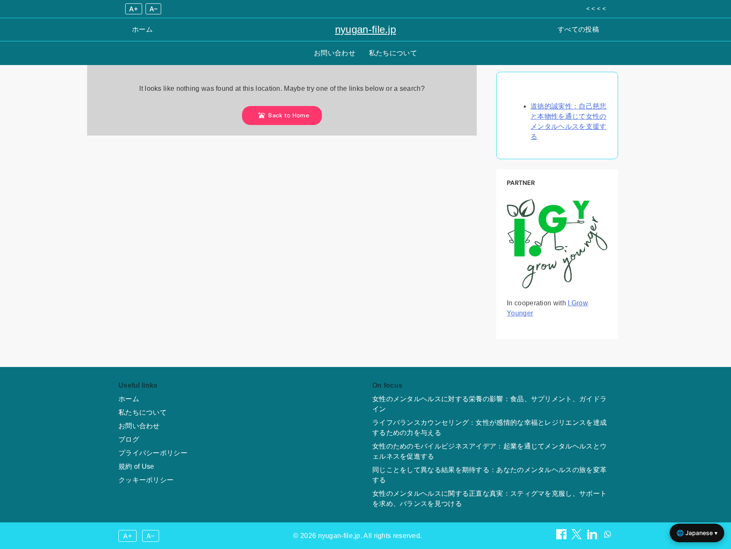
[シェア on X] (577, 537)
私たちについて (393, 53)
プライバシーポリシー (152, 453)
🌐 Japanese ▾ (696, 532)
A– (153, 9)
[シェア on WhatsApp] (607, 537)
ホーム (142, 29)
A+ (133, 9)
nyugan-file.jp (365, 29)
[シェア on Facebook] (562, 537)
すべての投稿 (578, 29)
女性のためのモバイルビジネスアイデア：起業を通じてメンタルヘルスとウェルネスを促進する (489, 451)
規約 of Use (136, 466)
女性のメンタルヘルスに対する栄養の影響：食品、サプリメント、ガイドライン (489, 404)
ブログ (128, 439)
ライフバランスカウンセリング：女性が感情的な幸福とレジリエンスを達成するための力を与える (489, 427)
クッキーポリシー (145, 480)
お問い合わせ (334, 53)
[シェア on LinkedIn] (593, 537)
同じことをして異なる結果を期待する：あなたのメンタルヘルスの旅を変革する (489, 475)
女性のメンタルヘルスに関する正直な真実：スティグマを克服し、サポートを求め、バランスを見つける (489, 498)
